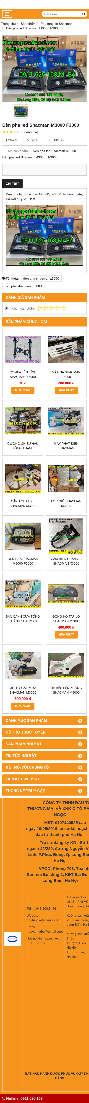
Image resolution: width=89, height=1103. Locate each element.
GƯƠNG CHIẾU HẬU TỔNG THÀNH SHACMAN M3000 (22, 448)
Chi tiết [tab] (12, 184)
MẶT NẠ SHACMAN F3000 (66, 374)
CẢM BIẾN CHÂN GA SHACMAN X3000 (66, 561)
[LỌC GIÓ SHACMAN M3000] (66, 478)
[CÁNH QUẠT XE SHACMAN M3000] (23, 478)
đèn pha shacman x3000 (41, 278)
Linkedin (58, 140)
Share (13, 140)
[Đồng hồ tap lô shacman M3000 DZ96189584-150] (66, 594)
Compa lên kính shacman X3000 (23, 374)
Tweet (35, 140)
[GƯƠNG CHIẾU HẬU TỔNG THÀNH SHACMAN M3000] (23, 421)
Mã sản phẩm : (19, 151)
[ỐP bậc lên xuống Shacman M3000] (66, 665)
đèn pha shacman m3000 (23, 286)
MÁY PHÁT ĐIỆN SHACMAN (66, 446)
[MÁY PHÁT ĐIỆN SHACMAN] (66, 421)
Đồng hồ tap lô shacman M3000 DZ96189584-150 (66, 621)
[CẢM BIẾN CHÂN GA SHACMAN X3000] (66, 536)
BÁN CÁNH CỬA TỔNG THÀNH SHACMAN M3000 (23, 621)
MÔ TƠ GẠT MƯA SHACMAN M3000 (22, 690)
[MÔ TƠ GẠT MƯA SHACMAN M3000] (23, 665)
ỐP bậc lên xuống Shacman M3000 (66, 690)
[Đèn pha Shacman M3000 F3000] (23, 536)
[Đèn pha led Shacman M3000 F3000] (44, 69)
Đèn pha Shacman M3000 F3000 (23, 561)
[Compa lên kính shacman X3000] (23, 349)
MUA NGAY (23, 390)
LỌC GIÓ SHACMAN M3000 (66, 503)
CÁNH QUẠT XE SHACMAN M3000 (23, 503)
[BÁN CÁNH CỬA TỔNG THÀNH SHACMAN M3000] (23, 594)
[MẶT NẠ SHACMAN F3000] (66, 349)
